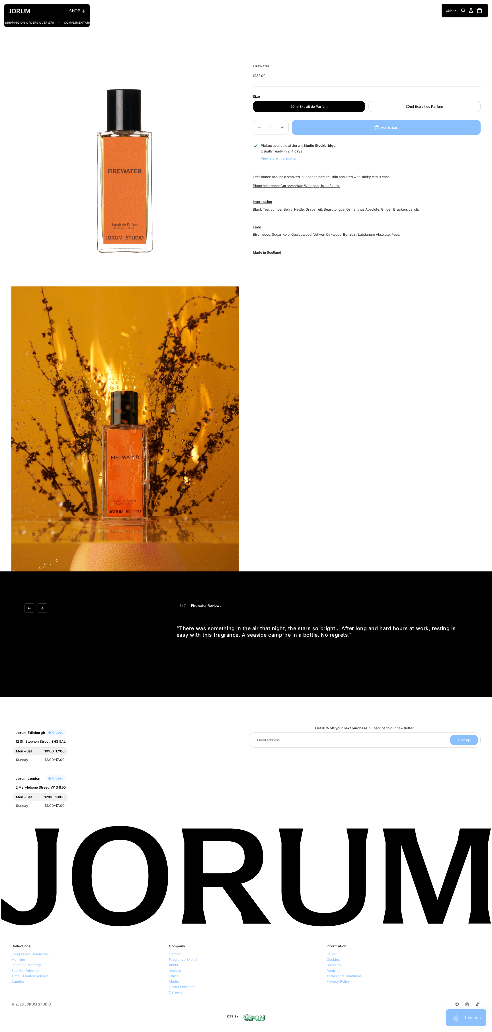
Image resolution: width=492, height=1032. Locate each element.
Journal (175, 970)
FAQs (331, 954)
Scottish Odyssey (25, 970)
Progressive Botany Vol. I (31, 954)
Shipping (334, 965)
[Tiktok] (477, 1004)
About (173, 965)
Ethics (174, 976)
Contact (175, 954)
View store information (279, 158)
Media (174, 981)
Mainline (18, 959)
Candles (17, 981)
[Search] (463, 10)
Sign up (464, 740)
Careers (175, 992)
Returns (333, 970)
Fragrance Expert (183, 959)
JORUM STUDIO (37, 1004)
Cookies (333, 959)
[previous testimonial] (29, 608)
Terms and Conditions (344, 976)
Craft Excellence (182, 987)
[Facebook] (457, 1004)
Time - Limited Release (30, 976)
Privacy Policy (338, 981)
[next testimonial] (42, 608)
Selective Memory (26, 965)
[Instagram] (467, 1004)
